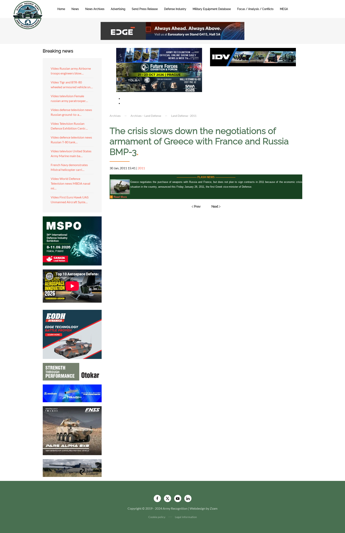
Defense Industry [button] (175, 9)
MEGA (284, 9)
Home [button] (61, 9)
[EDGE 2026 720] (172, 30)
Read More (120, 196)
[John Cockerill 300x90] (72, 468)
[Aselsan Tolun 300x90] (72, 393)
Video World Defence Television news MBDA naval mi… (70, 183)
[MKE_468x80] (159, 84)
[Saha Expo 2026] (159, 55)
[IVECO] (253, 56)
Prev (197, 206)
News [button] (75, 9)
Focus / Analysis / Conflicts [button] (255, 9)
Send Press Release (145, 9)
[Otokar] (72, 371)
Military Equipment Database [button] (212, 9)
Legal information (186, 517)
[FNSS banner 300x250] (72, 430)
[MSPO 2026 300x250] (72, 240)
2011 (141, 168)
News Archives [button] (94, 9)
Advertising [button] (118, 9)
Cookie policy (156, 517)
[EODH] (72, 334)
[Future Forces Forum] (159, 69)
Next (214, 206)
